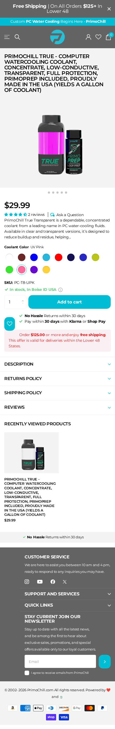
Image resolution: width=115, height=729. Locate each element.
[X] (65, 582)
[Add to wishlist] (9, 324)
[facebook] (53, 582)
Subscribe (105, 661)
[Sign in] (88, 37)
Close (109, 9)
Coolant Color (24, 247)
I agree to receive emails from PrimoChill (60, 673)
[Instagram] (27, 582)
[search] (17, 37)
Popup (60, 289)
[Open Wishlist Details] (98, 37)
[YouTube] (40, 582)
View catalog (7, 37)
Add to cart (69, 302)
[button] (16, 214)
